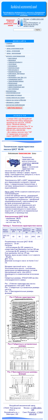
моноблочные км (14, 72)
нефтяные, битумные (16, 73)
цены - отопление (13, 51)
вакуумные (12, 58)
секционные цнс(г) (15, 79)
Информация (13, 153)
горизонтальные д (15, 62)
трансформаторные (16, 81)
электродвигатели (13, 93)
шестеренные (13, 89)
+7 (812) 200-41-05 (31, 23)
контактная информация (15, 105)
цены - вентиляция (14, 53)
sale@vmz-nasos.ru (14, 108)
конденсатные (13, 68)
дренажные (12, 66)
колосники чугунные (14, 95)
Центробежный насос (13, 272)
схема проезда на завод (15, 98)
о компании (10, 46)
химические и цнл (15, 85)
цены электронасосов (15, 48)
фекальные (12, 83)
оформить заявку (12, 102)
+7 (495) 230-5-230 (37, 19)
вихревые (12, 60)
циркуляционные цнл (16, 87)
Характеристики (25, 153)
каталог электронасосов (15, 56)
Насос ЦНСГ (10, 192)
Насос (24, 167)
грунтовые (12, 64)
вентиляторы (11, 91)
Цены (34, 153)
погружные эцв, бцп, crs (17, 77)
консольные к (13, 70)
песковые (12, 75)
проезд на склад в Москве (16, 100)
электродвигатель (17, 174)
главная (9, 43)
